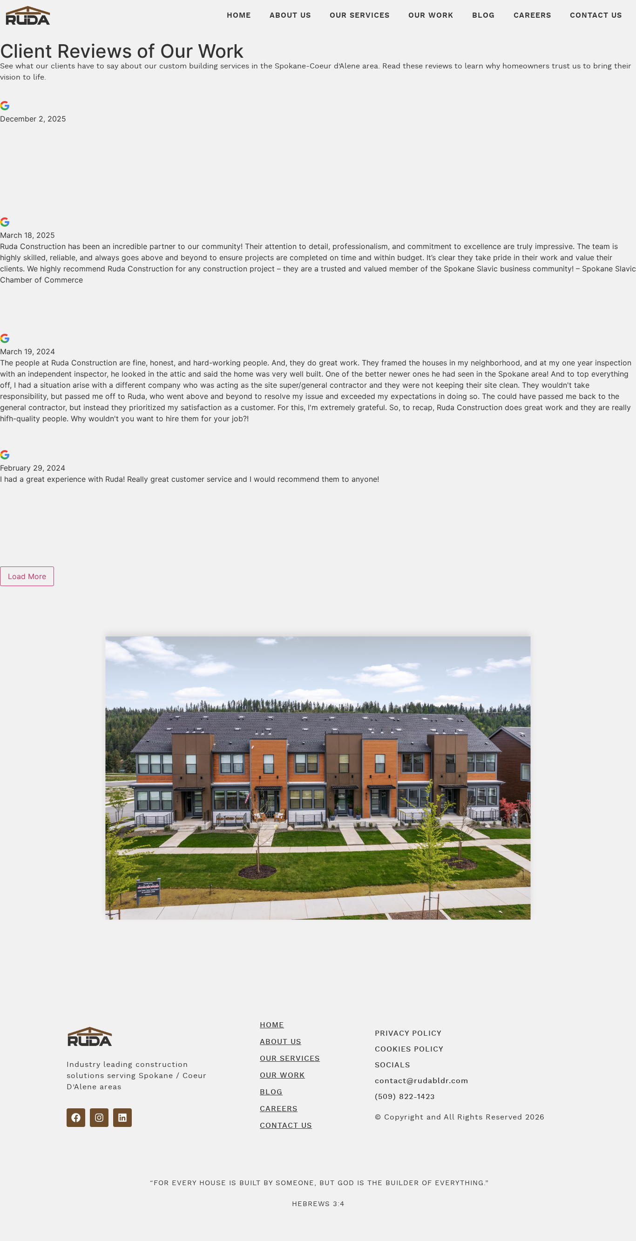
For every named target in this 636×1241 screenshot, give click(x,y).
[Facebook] (76, 1117)
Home (239, 15)
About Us (290, 15)
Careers (532, 15)
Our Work (430, 15)
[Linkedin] (122, 1117)
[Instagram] (99, 1117)
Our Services (360, 15)
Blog (483, 15)
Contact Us (596, 15)
